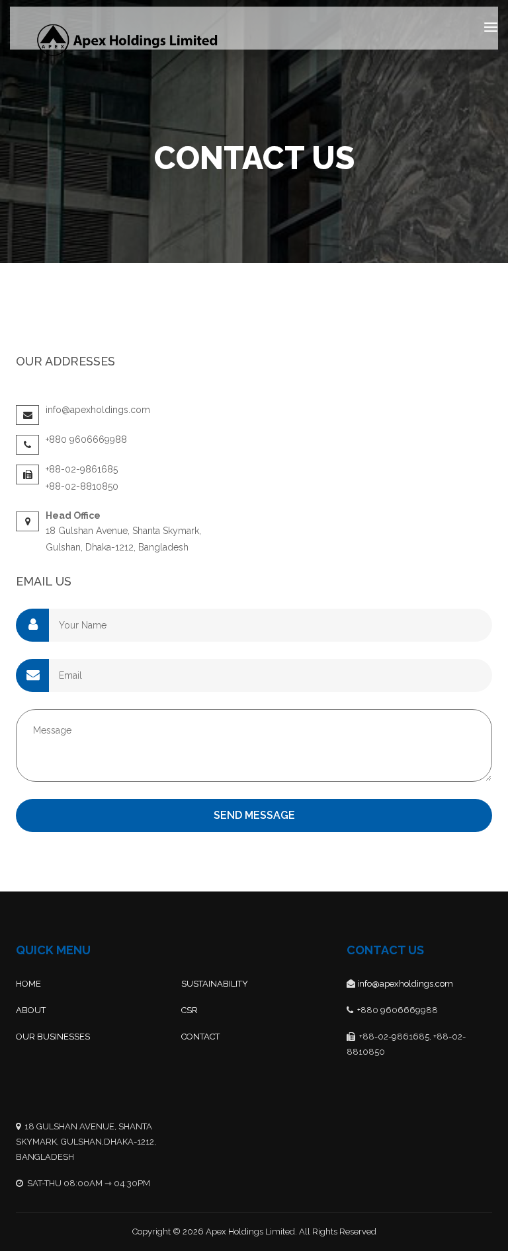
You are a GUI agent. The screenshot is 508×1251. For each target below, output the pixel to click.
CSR (189, 1010)
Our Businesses (53, 1037)
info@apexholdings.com (405, 984)
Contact (200, 1037)
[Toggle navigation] (491, 27)
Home (28, 984)
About (31, 1010)
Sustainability (214, 984)
